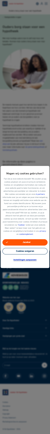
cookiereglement (26, 234)
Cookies (21, 225)
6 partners (40, 194)
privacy (43, 231)
